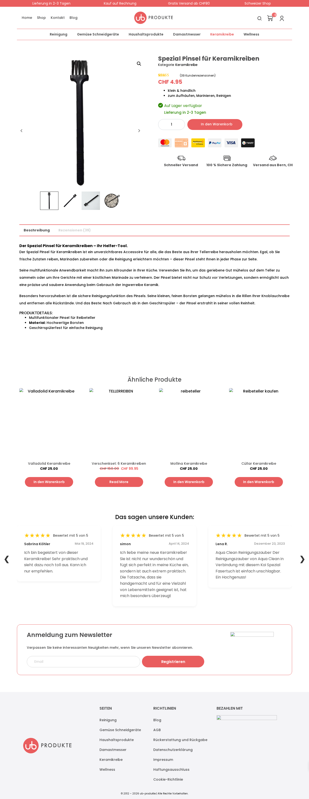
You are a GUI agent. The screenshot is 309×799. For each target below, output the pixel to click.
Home (27, 17)
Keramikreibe (222, 34)
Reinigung (58, 34)
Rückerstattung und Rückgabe (180, 739)
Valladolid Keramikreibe (49, 463)
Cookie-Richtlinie (168, 779)
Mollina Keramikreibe (188, 463)
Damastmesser (187, 34)
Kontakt (58, 17)
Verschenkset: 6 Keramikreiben (119, 463)
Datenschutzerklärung (173, 749)
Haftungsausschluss (171, 769)
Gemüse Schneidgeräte (98, 34)
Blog (73, 17)
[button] (139, 63)
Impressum (163, 759)
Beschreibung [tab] (37, 230)
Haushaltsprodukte (146, 34)
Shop (41, 17)
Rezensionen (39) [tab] (74, 230)
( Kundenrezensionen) (198, 75)
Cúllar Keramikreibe (258, 463)
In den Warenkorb (216, 124)
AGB (157, 730)
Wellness (251, 34)
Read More (118, 481)
